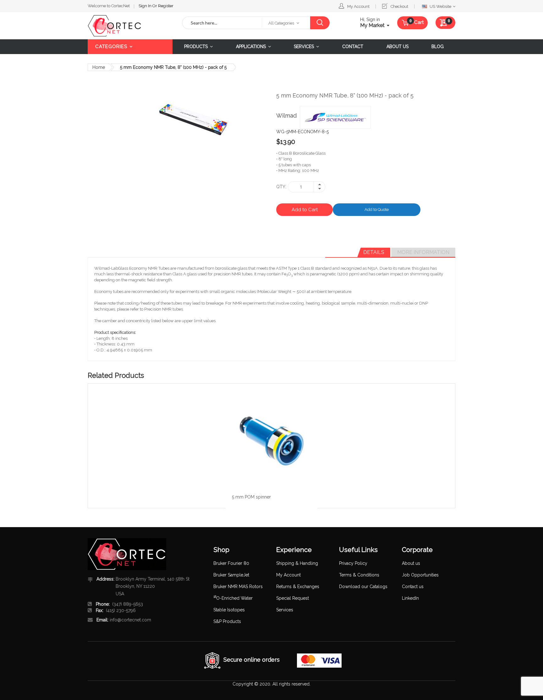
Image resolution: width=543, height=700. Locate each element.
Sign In (145, 5)
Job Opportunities (420, 574)
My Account (358, 6)
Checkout (399, 6)
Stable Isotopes (229, 609)
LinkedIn (410, 598)
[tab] (373, 252)
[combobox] (222, 23)
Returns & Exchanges (297, 586)
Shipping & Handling (297, 563)
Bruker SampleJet (231, 574)
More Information (423, 252)
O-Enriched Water (233, 598)
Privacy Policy (353, 563)
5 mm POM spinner (251, 496)
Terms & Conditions (359, 574)
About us (411, 563)
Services (284, 609)
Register (165, 5)
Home (98, 67)
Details (373, 252)
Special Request (292, 598)
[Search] (320, 22)
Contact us (413, 586)
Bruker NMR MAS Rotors (238, 586)
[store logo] (130, 26)
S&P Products (227, 621)
